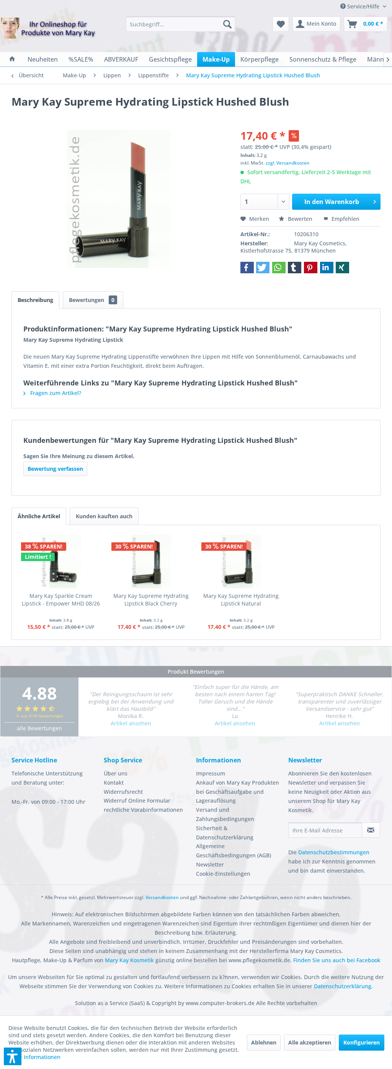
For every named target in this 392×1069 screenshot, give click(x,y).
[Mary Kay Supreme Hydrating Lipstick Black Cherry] (151, 561)
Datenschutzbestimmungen (333, 852)
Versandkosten (162, 897)
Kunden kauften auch (104, 516)
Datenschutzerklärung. (343, 986)
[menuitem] (181, 24)
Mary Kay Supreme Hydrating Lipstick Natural (241, 599)
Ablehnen (263, 1042)
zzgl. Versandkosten (288, 163)
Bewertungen (91, 300)
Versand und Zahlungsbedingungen (225, 814)
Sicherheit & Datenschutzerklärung (224, 832)
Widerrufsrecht (123, 791)
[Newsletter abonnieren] (371, 830)
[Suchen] (227, 24)
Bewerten (300, 218)
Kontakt (114, 782)
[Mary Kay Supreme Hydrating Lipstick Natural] (241, 561)
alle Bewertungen (39, 728)
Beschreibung (35, 300)
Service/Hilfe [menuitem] (363, 6)
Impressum (210, 773)
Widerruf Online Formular (137, 800)
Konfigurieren (361, 1042)
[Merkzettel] (281, 24)
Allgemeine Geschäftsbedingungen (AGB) (233, 850)
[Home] (12, 59)
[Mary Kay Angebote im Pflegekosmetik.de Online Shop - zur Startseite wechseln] (48, 33)
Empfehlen (344, 218)
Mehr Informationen (34, 1057)
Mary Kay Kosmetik (130, 960)
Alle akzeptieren (309, 1042)
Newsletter (210, 864)
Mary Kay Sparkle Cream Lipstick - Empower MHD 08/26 (61, 599)
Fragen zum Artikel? (55, 393)
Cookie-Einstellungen (223, 873)
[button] (247, 267)
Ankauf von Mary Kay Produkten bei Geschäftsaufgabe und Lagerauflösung (237, 792)
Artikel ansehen (131, 723)
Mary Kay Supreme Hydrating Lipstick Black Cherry (151, 599)
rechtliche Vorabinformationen (143, 809)
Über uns (115, 773)
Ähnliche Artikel (39, 516)
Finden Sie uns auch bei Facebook (337, 960)
